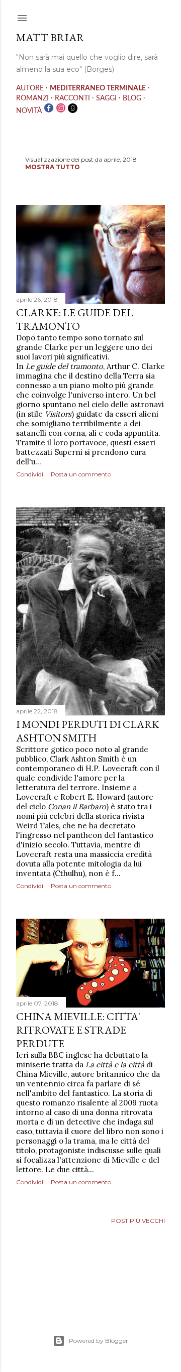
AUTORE (30, 88)
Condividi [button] (29, 474)
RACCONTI (72, 98)
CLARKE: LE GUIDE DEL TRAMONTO (74, 319)
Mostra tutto (52, 167)
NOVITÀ (29, 110)
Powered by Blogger (98, 1340)
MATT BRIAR (50, 37)
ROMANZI (32, 98)
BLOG (132, 98)
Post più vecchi (138, 1220)
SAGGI (106, 98)
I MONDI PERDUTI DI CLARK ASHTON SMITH (87, 730)
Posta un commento (81, 474)
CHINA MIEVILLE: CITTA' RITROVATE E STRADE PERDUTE (78, 1030)
